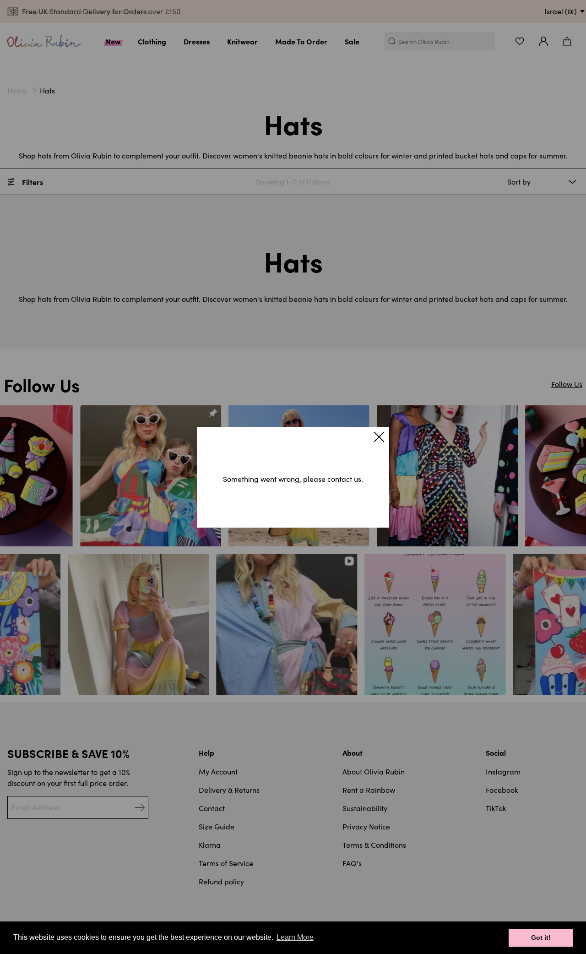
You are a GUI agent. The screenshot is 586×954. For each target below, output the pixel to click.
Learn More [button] (295, 937)
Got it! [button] (541, 937)
